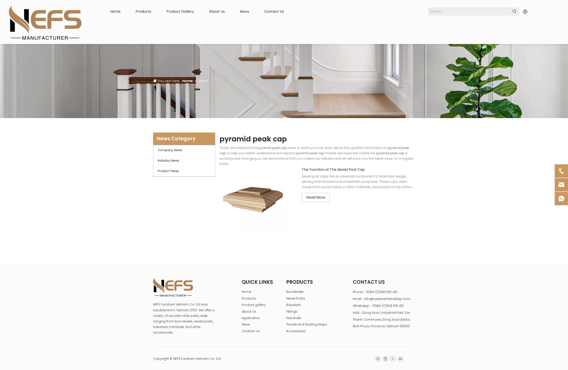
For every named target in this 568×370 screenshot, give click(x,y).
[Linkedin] (385, 359)
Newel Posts (295, 298)
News (246, 324)
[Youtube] (400, 359)
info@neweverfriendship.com (387, 299)
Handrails (293, 318)
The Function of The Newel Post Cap (333, 169)
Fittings (291, 311)
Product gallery (254, 305)
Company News (170, 150)
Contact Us (251, 331)
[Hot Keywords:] (514, 11)
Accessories (296, 331)
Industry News (168, 160)
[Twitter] (393, 359)
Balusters (293, 305)
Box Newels (295, 292)
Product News (168, 171)
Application (251, 318)
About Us (249, 311)
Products (249, 298)
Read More (315, 197)
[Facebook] (378, 359)
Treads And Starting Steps (306, 324)
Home (246, 292)
